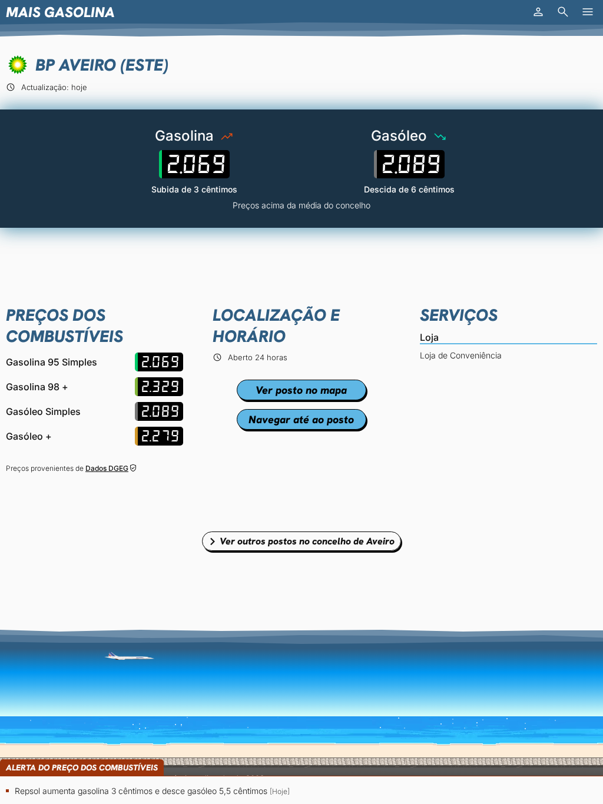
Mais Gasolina (60, 12)
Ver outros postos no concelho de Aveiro (307, 541)
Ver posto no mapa (301, 390)
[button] (538, 11)
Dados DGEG (106, 468)
